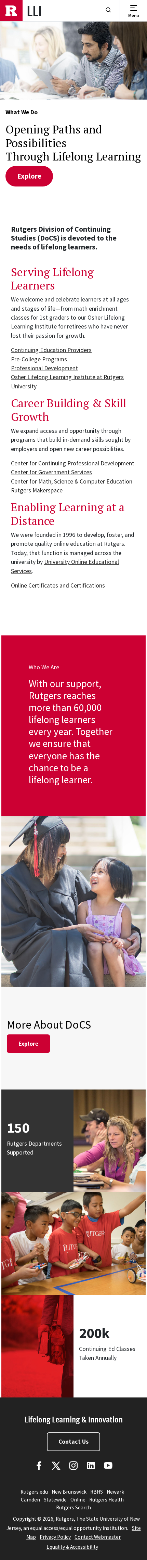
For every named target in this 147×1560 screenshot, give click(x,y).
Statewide (55, 1499)
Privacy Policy (55, 1537)
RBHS (96, 1491)
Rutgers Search (73, 1507)
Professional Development (44, 368)
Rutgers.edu (34, 1491)
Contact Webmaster (98, 1537)
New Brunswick (69, 1491)
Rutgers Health (106, 1499)
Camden (30, 1499)
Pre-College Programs (39, 359)
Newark (115, 1491)
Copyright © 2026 (33, 1519)
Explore (28, 1043)
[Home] (11, 10)
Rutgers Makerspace (37, 490)
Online (77, 1499)
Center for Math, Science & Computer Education (71, 481)
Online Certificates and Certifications (58, 585)
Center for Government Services (51, 472)
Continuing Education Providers (51, 350)
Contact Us (73, 1441)
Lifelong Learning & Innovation (74, 1419)
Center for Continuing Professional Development (72, 463)
